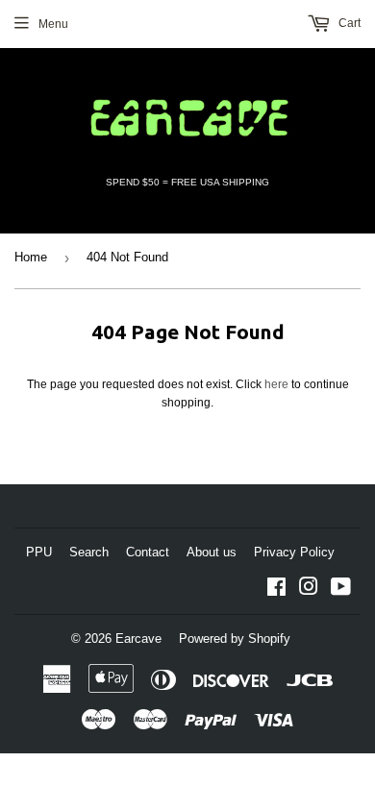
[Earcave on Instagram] (308, 590)
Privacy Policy (294, 552)
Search (89, 552)
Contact (147, 552)
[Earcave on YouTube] (341, 590)
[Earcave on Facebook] (276, 590)
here (276, 384)
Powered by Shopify (234, 638)
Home (30, 257)
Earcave (138, 638)
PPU (39, 552)
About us (212, 552)
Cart (348, 23)
